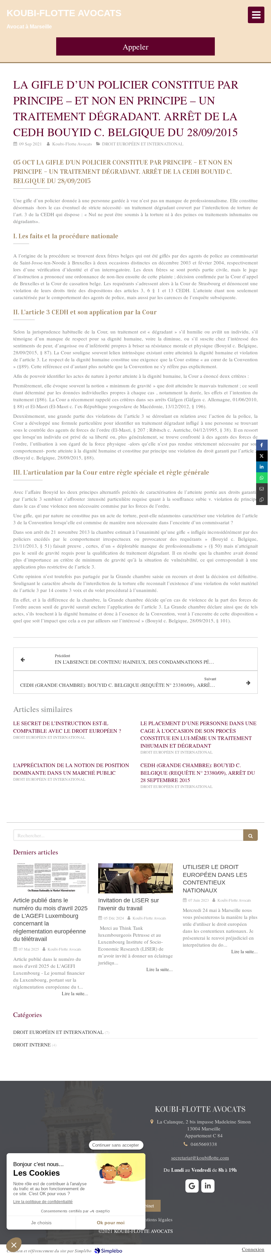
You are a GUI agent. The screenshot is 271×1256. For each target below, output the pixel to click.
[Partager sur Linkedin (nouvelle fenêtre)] (262, 466)
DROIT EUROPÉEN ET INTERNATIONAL (58, 1032)
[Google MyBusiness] (192, 1186)
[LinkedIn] (207, 1186)
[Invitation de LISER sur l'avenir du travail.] (135, 878)
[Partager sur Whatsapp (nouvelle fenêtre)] (262, 477)
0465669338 (204, 1144)
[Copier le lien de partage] (262, 499)
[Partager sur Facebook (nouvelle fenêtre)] (262, 445)
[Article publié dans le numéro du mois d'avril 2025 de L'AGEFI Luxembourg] (50, 878)
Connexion (253, 1249)
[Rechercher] (250, 835)
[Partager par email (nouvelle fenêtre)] (262, 488)
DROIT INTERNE (32, 1044)
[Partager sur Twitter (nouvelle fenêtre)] (262, 456)
